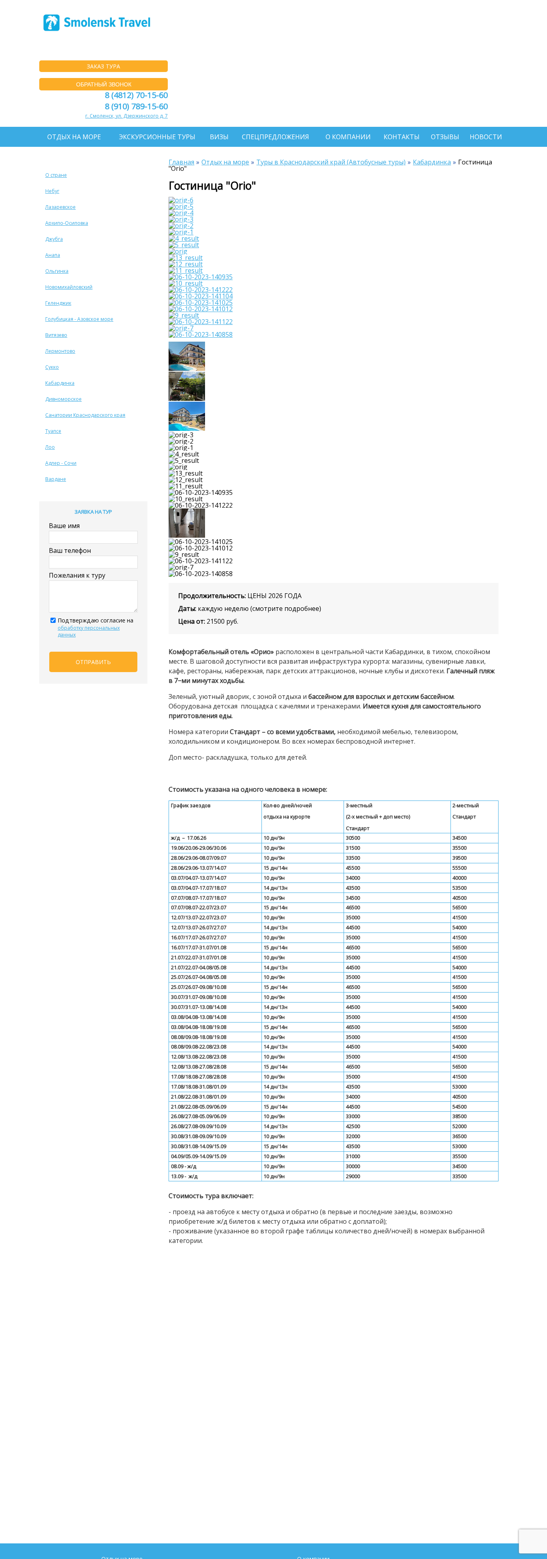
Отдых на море (74, 136)
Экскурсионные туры (157, 136)
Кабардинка (59, 383)
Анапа (52, 255)
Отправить (93, 662)
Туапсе (53, 431)
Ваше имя (64, 525)
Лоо (50, 447)
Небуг (52, 191)
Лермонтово (60, 351)
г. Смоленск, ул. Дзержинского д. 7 (126, 115)
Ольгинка (56, 271)
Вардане (55, 479)
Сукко (52, 367)
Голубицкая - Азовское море (79, 319)
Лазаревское (60, 207)
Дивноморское (63, 399)
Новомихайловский (69, 287)
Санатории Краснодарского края (85, 415)
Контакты (402, 136)
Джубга (54, 239)
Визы (219, 136)
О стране (56, 175)
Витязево (56, 335)
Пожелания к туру (77, 575)
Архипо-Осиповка (66, 223)
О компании (348, 136)
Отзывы (445, 136)
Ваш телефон (70, 550)
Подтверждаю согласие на (95, 627)
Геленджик (58, 303)
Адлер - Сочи (60, 463)
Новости (486, 136)
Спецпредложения (275, 136)
